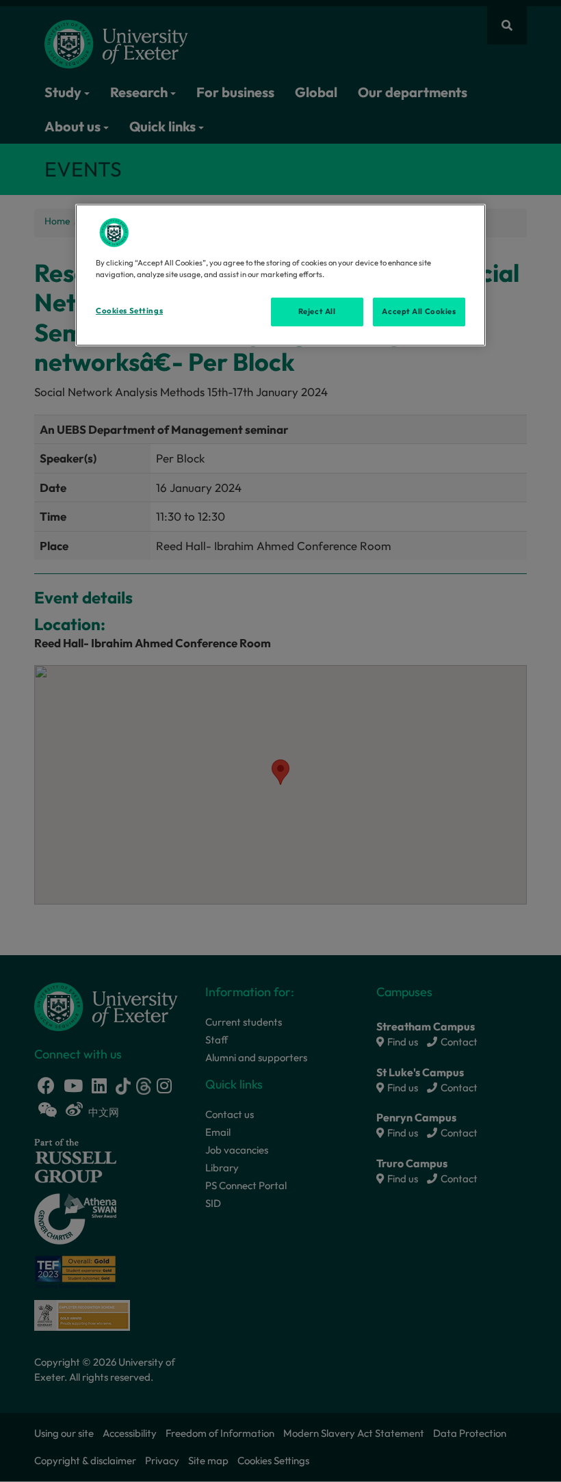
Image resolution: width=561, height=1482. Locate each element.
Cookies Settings (129, 310)
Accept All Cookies (419, 311)
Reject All (317, 311)
